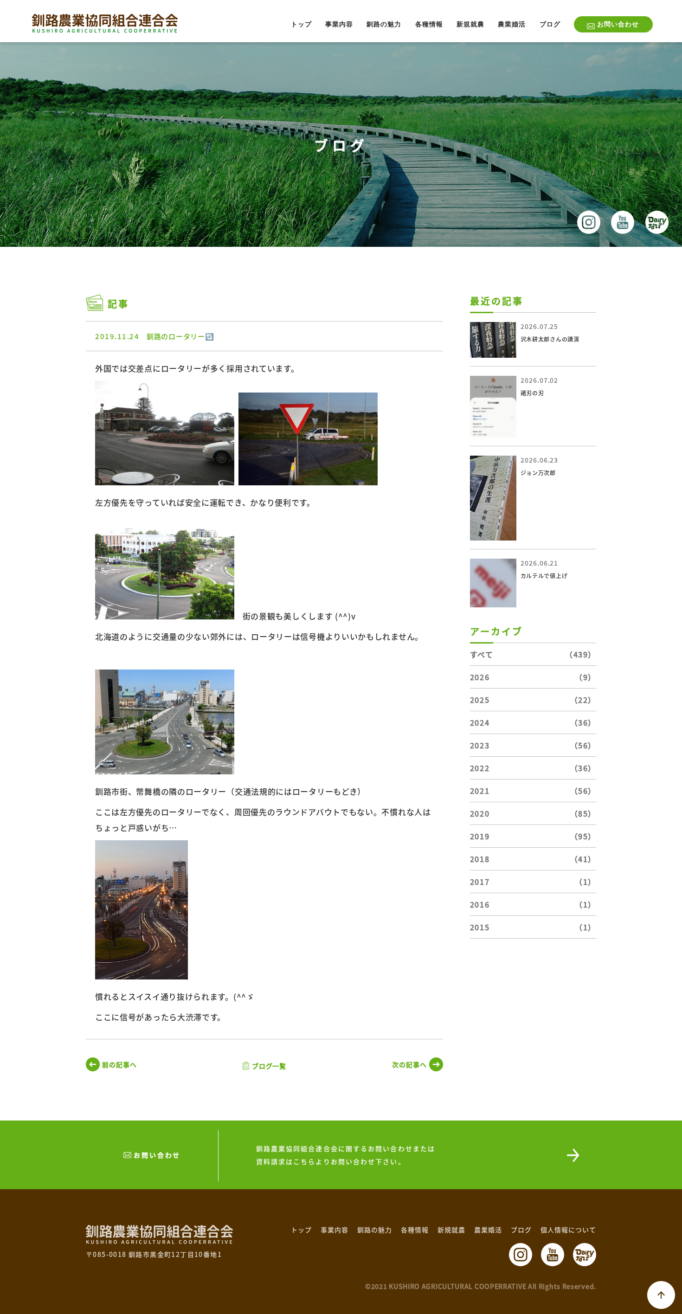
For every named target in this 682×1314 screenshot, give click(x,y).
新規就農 (470, 24)
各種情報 (429, 24)
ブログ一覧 (269, 1065)
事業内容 (339, 24)
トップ (301, 24)
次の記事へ (409, 1064)
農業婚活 (512, 24)
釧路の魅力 (384, 24)
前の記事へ (119, 1064)
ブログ (550, 24)
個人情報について (568, 1229)
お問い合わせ (618, 24)
